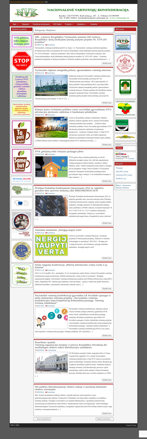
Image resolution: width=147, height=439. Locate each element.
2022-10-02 (40, 306)
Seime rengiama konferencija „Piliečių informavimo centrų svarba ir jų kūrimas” (71, 266)
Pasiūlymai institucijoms (41, 24)
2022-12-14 (40, 270)
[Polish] (125, 154)
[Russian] (122, 154)
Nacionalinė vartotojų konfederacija (27, 2)
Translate (131, 158)
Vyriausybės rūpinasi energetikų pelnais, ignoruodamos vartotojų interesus (73, 70)
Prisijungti (119, 168)
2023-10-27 (40, 115)
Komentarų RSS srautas (124, 175)
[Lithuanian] (117, 154)
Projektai (68, 24)
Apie (14, 24)
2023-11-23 (40, 73)
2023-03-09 (40, 154)
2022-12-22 (40, 233)
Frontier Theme (131, 425)
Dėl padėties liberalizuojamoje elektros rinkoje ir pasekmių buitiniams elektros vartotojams (71, 388)
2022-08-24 (40, 350)
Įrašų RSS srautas (122, 171)
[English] (119, 154)
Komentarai (51, 45)
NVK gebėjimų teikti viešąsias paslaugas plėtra (59, 151)
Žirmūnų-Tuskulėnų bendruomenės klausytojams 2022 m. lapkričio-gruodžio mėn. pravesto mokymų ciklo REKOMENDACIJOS (69, 189)
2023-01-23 (40, 193)
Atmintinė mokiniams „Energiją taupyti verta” (58, 230)
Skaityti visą (107, 63)
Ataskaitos (81, 24)
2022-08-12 (40, 392)
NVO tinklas (57, 24)
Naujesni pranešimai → (104, 419)
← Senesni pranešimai (42, 419)
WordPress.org (121, 178)
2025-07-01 (40, 45)
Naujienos (25, 24)
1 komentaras (51, 350)
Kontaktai (93, 24)
